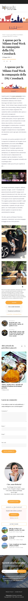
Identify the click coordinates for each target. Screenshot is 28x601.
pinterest (17, 2)
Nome (3, 426)
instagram (11, 2)
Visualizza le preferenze (14, 311)
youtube (14, 2)
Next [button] (24, 346)
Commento (5, 411)
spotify (21, 2)
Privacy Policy (19, 580)
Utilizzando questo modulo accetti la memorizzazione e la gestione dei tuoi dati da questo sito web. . (14, 578)
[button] (22, 286)
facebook (8, 2)
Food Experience (11, 59)
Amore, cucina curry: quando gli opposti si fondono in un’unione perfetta (12, 386)
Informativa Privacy (17, 314)
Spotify (16, 518)
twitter (5, 2)
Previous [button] (21, 346)
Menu (24, 7)
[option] (14, 371)
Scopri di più (14, 501)
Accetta (14, 302)
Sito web (4, 442)
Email (2, 2)
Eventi (4, 59)
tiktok (24, 2)
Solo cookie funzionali (14, 307)
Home (3, 35)
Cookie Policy (9, 314)
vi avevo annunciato (16, 96)
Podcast (14, 514)
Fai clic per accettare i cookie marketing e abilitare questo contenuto (14, 176)
